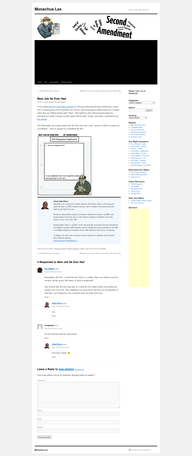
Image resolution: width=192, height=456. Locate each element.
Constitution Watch (136, 127)
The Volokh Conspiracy (138, 134)
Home (39, 82)
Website (40, 427)
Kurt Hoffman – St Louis (138, 153)
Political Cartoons (73, 248)
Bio (46, 82)
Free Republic (135, 186)
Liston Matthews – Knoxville (140, 156)
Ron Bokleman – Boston (138, 163)
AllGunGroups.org (137, 184)
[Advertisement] (96, 60)
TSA (86, 248)
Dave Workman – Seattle (138, 144)
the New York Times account (61, 106)
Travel (82, 248)
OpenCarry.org (135, 177)
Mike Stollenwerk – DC (138, 158)
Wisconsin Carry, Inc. (137, 203)
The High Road (135, 193)
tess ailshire (50, 268)
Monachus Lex (48, 9)
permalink (102, 248)
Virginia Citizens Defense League (141, 200)
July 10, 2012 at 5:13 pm (60, 306)
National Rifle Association (139, 174)
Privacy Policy (66, 82)
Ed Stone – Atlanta (136, 148)
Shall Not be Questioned (138, 132)
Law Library (54, 82)
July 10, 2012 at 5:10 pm (53, 272)
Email (39, 419)
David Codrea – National (138, 146)
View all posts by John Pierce (65, 240)
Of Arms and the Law (137, 130)
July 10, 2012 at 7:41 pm (60, 347)
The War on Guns (136, 137)
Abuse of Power (60, 248)
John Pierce (61, 102)
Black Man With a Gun (138, 125)
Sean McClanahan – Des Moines (141, 165)
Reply (47, 297)
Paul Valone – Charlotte (138, 160)
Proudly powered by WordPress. (141, 450)
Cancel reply (79, 369)
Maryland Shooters (137, 189)
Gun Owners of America (138, 172)
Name (40, 410)
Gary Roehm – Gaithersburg (139, 151)
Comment (41, 380)
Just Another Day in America (48, 91)
